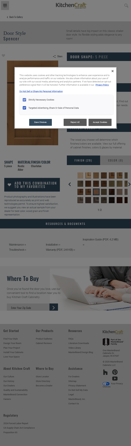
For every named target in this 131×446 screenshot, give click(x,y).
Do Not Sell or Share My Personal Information (41, 91)
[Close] (112, 71)
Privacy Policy (102, 85)
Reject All (75, 122)
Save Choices (40, 122)
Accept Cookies (100, 122)
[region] (65, 98)
